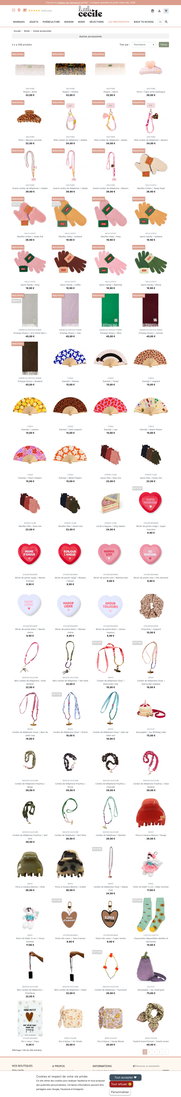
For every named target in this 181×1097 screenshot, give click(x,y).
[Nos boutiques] (20, 10)
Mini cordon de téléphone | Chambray (30, 990)
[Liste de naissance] (152, 10)
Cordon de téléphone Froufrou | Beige (30, 783)
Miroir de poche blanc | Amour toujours (110, 629)
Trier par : (124, 44)
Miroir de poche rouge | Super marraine (151, 526)
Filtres (164, 44)
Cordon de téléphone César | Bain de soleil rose (30, 732)
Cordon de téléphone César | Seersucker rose (111, 680)
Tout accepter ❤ (125, 1077)
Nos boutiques (22, 1065)
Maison (69, 21)
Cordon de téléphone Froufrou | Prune (70, 783)
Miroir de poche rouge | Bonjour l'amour (70, 577)
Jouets (33, 21)
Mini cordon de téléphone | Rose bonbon (30, 680)
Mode (81, 21)
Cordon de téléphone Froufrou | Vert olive (30, 835)
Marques (19, 21)
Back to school (144, 21)
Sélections (97, 21)
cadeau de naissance (69, 2)
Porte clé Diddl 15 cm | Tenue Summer (30, 938)
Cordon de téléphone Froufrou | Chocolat (110, 783)
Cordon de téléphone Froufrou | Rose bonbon (151, 783)
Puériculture (51, 21)
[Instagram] (14, 10)
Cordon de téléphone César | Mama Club (111, 886)
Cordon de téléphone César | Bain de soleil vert (110, 732)
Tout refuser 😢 (121, 1084)
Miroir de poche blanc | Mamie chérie (30, 629)
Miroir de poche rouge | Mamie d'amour (30, 577)
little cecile (18, 1070)
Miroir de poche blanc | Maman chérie (70, 629)
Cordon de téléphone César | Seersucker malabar (151, 680)
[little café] (25, 10)
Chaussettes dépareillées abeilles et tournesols (151, 938)
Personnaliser (120, 1092)
